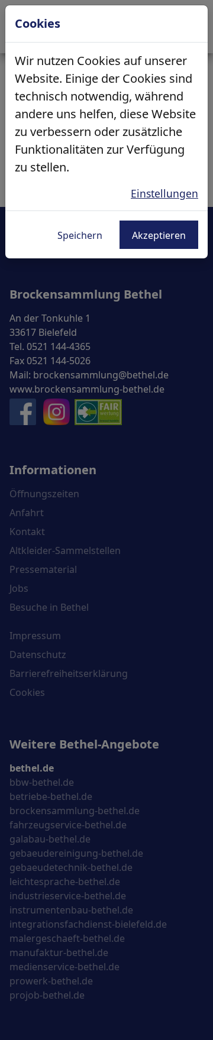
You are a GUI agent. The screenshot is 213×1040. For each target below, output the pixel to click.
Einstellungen (164, 193)
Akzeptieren (159, 235)
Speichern (79, 235)
